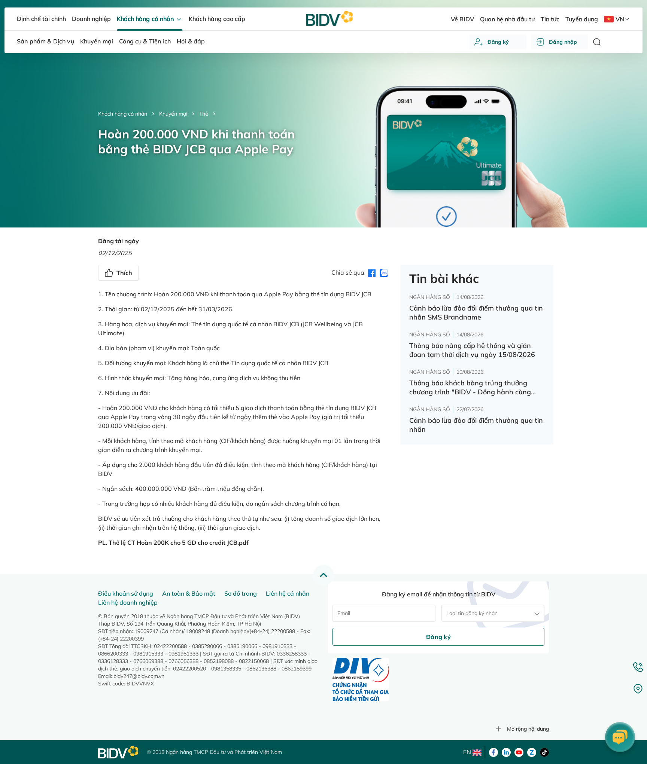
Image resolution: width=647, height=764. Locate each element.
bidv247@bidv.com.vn (138, 676)
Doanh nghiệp (91, 18)
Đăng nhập (563, 42)
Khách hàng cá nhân (122, 113)
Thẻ (203, 113)
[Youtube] (518, 751)
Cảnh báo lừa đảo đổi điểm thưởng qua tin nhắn (476, 425)
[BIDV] (118, 752)
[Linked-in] (506, 751)
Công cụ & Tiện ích (145, 41)
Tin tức (550, 19)
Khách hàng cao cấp (217, 18)
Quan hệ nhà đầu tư (507, 19)
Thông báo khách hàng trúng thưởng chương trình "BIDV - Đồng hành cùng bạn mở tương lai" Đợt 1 (470, 388)
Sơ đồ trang (240, 593)
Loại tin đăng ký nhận (472, 613)
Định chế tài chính (41, 18)
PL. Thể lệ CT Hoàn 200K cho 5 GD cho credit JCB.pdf (173, 542)
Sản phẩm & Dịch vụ (45, 41)
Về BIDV (462, 19)
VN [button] (620, 19)
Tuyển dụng (581, 19)
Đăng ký (498, 42)
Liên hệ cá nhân (287, 593)
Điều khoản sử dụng (125, 593)
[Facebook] (493, 751)
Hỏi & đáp (191, 41)
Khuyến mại (173, 113)
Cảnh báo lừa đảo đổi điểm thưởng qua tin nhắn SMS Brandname (476, 312)
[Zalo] (531, 751)
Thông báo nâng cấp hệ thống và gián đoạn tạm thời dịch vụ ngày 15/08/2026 (472, 350)
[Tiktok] (544, 751)
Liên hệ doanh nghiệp (128, 602)
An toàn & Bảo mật (188, 593)
